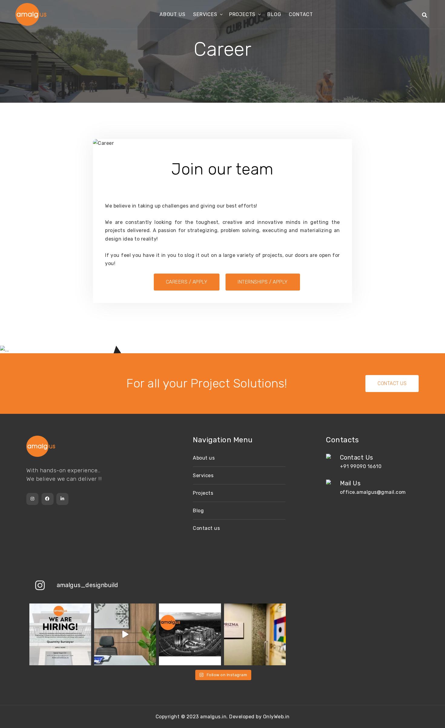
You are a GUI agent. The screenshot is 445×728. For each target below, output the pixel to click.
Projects (242, 14)
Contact (301, 14)
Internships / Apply (263, 282)
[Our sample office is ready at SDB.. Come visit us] (125, 634)
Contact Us (392, 383)
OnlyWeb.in (276, 717)
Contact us (206, 528)
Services (205, 14)
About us (204, 458)
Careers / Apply (187, 282)
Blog (274, 14)
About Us (172, 14)
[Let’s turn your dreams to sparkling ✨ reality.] (190, 634)
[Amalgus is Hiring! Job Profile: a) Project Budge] (60, 634)
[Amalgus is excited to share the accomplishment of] (255, 634)
